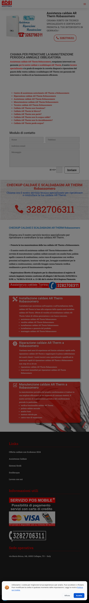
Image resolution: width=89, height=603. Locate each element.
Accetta (79, 595)
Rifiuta (67, 595)
